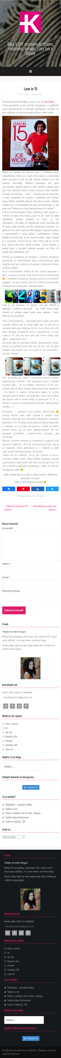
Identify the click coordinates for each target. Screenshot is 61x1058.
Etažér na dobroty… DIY (15, 821)
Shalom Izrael (11, 809)
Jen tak (8, 732)
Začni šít (9, 749)
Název (6, 563)
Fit (33, 496)
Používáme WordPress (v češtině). (19, 1050)
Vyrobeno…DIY (11, 745)
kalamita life (37, 94)
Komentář (7, 528)
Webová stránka (11, 590)
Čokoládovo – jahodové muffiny (18, 804)
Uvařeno (40, 496)
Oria (50, 1050)
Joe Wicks (49, 102)
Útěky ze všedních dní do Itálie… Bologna (23, 813)
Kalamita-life (11, 736)
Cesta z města (11, 723)
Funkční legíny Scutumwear (17, 817)
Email (6, 577)
